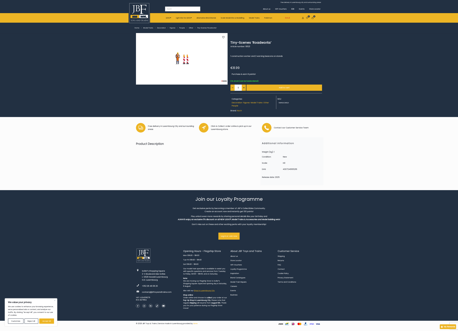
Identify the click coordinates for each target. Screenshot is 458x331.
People (182, 28)
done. (195, 323)
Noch (239, 110)
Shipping (281, 256)
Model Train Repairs (238, 282)
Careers (233, 286)
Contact (281, 269)
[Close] (54, 300)
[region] (31, 312)
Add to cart (284, 87)
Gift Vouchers (236, 265)
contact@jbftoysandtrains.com (157, 292)
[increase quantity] (244, 88)
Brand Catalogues (237, 277)
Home (137, 28)
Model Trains (148, 28)
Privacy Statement (285, 277)
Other (191, 28)
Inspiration (234, 273)
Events (233, 290)
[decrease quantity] (232, 88)
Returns (281, 260)
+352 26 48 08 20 (150, 286)
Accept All (46, 321)
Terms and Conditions (287, 282)
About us (234, 256)
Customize (15, 321)
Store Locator (236, 260)
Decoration (161, 28)
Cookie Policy (283, 273)
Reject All (31, 321)
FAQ (279, 265)
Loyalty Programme (238, 269)
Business (233, 295)
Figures (172, 28)
